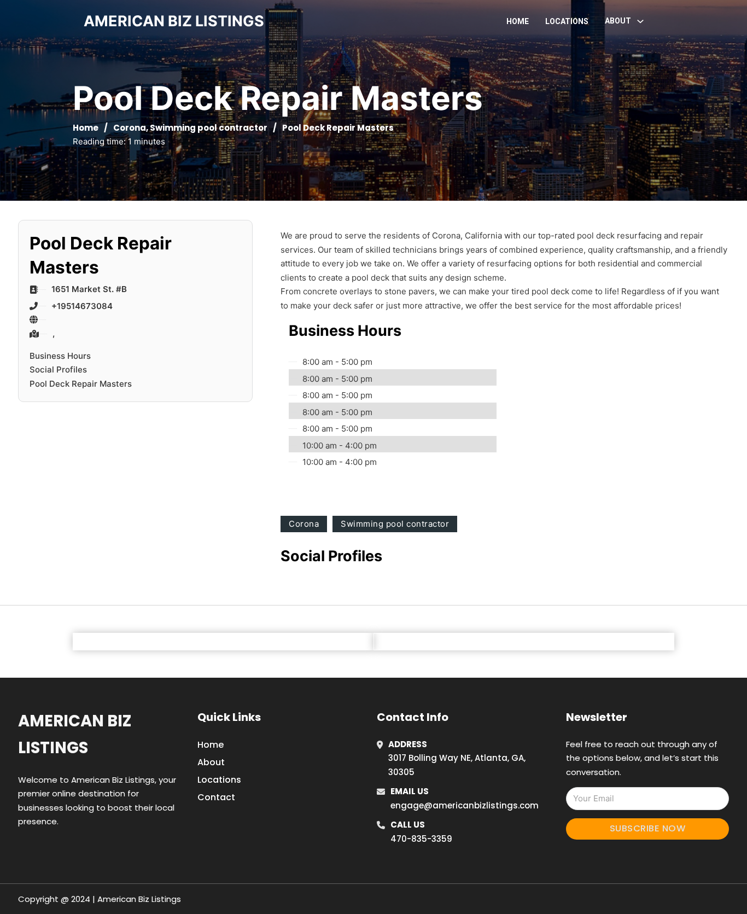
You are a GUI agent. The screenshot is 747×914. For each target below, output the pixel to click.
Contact (216, 797)
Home (517, 21)
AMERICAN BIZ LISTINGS (174, 21)
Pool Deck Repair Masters (81, 384)
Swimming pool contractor (208, 127)
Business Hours (60, 356)
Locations (566, 21)
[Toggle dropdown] (640, 21)
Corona (129, 127)
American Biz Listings (74, 734)
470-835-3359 (421, 839)
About (211, 762)
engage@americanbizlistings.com (464, 805)
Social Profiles (58, 369)
